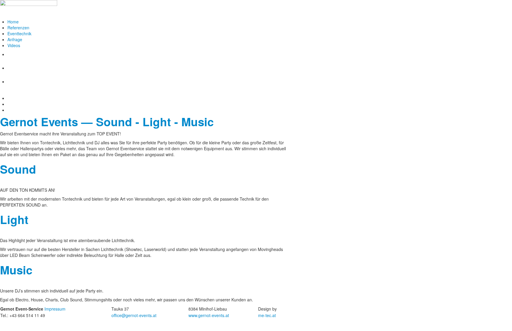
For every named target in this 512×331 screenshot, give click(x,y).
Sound (18, 169)
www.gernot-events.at (208, 315)
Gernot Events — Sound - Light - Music (107, 121)
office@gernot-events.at (133, 315)
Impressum (54, 309)
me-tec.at (267, 315)
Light (14, 219)
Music (16, 270)
